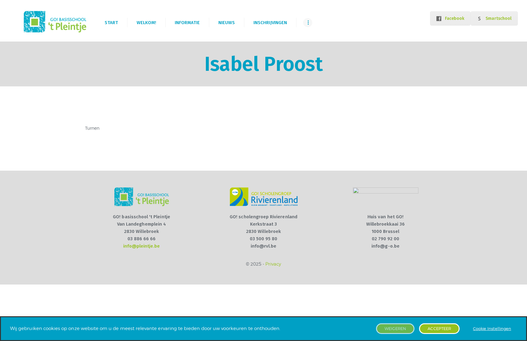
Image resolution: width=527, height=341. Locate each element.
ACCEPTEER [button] (439, 328)
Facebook (454, 18)
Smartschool (498, 18)
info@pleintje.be (141, 246)
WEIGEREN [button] (395, 328)
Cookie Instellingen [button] (492, 328)
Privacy (273, 264)
